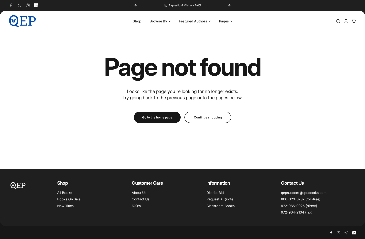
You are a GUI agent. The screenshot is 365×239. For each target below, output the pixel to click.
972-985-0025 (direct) (299, 206)
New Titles (65, 206)
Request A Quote (219, 199)
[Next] (229, 5)
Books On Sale (68, 199)
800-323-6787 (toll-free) (300, 199)
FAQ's (136, 206)
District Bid (215, 193)
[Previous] (136, 5)
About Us (139, 193)
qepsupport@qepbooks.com (304, 193)
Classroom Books (220, 206)
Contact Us (140, 199)
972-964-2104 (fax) (296, 212)
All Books (64, 193)
